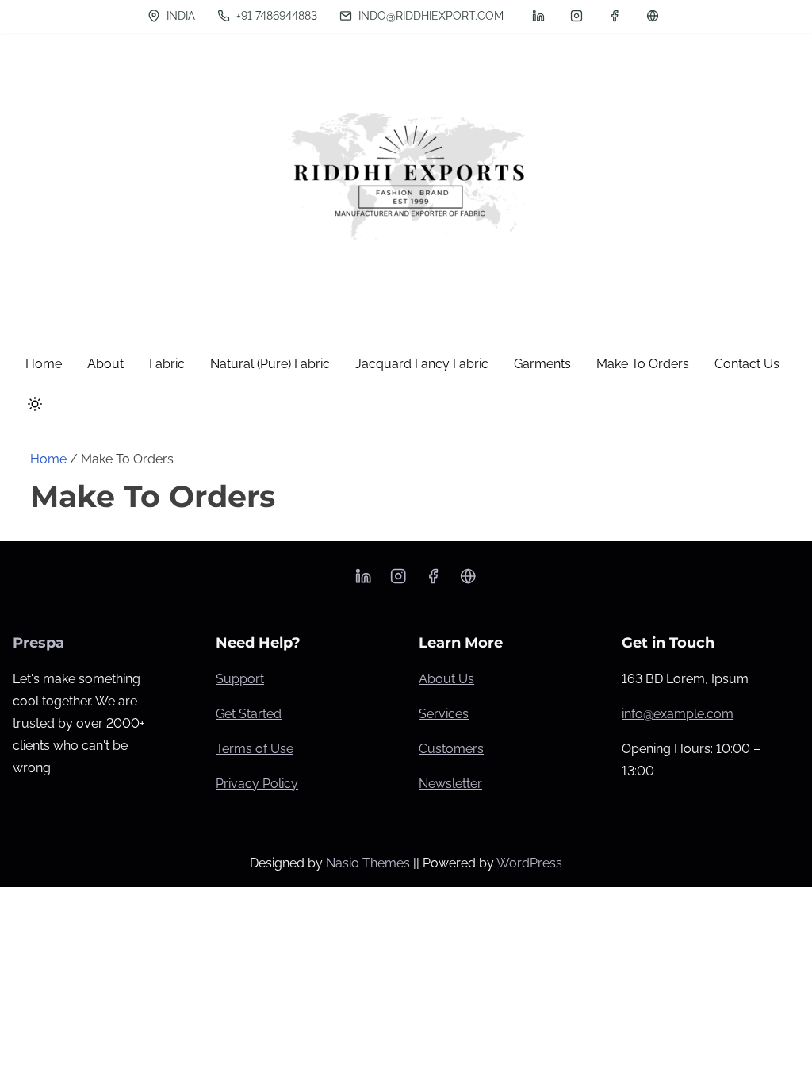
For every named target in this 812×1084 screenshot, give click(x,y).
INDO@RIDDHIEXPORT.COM (429, 16)
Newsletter (450, 783)
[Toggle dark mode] (32, 407)
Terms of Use (254, 748)
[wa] (652, 16)
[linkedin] (538, 16)
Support (240, 678)
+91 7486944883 (275, 16)
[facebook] (614, 16)
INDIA (179, 16)
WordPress (529, 863)
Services (444, 713)
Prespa (38, 643)
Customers (451, 748)
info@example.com (677, 713)
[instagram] (576, 16)
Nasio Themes (369, 863)
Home (48, 459)
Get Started (249, 713)
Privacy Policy (257, 783)
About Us (446, 678)
